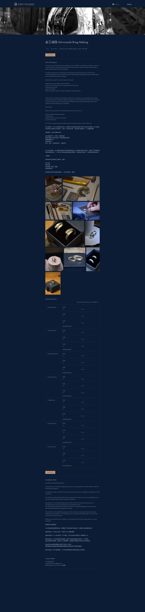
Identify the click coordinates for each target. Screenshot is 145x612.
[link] (50, 54)
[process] (53, 188)
